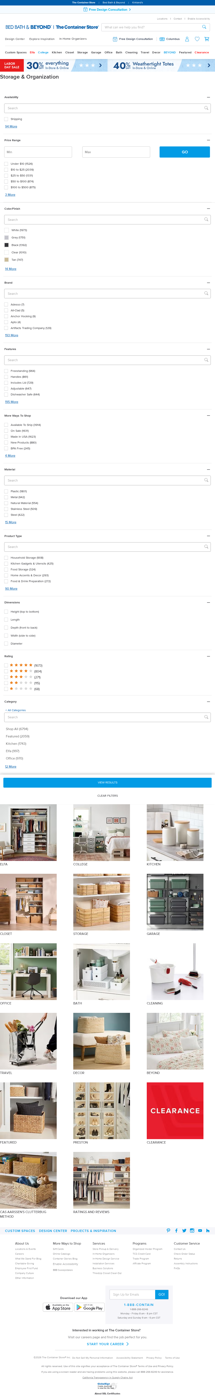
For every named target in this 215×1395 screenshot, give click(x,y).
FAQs (177, 1268)
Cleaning (131, 52)
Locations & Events (25, 1249)
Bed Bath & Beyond (114, 2)
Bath (119, 52)
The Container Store (83, 2)
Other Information (24, 1278)
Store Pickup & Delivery (106, 1249)
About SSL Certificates (107, 1393)
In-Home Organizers (73, 38)
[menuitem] (17, 39)
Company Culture (24, 1273)
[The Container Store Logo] (33, 27)
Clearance (202, 52)
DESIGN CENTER (53, 1231)
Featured (185, 52)
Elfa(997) (12, 751)
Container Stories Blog (65, 1258)
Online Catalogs (61, 1253)
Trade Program (141, 1258)
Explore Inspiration (42, 39)
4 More (10, 455)
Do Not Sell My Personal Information (92, 1357)
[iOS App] (58, 1307)
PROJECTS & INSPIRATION (93, 1231)
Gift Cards (58, 1249)
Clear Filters (107, 795)
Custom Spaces (16, 52)
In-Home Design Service (106, 1258)
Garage (96, 52)
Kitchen (57, 52)
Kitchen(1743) (16, 743)
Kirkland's (137, 2)
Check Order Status (184, 1253)
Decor (156, 52)
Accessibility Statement (129, 1357)
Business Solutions (103, 1268)
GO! (162, 1294)
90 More (11, 588)
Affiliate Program (142, 1263)
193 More (11, 335)
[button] (107, 97)
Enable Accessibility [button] (199, 18)
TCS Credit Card (142, 1253)
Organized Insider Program (147, 1249)
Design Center (15, 39)
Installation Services (103, 1263)
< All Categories (15, 710)
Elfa (32, 52)
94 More (11, 126)
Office (109, 52)
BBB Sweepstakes (63, 1270)
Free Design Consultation (136, 39)
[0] (207, 39)
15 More (10, 522)
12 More (10, 766)
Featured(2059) (18, 736)
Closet (69, 52)
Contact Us (180, 1249)
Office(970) (14, 758)
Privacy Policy (154, 1357)
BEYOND (170, 52)
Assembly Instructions (186, 1263)
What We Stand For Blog (28, 1258)
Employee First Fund (26, 1268)
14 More (10, 269)
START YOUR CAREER (105, 1344)
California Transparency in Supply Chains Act (108, 1377)
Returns (178, 1258)
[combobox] (150, 27)
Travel (145, 52)
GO (185, 152)
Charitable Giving (24, 1263)
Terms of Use (172, 1357)
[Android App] (89, 1307)
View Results (107, 782)
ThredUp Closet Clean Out (107, 1273)
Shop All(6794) (17, 729)
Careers (19, 1253)
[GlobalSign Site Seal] (107, 1389)
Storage (82, 52)
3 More (10, 194)
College (43, 52)
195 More (11, 402)
